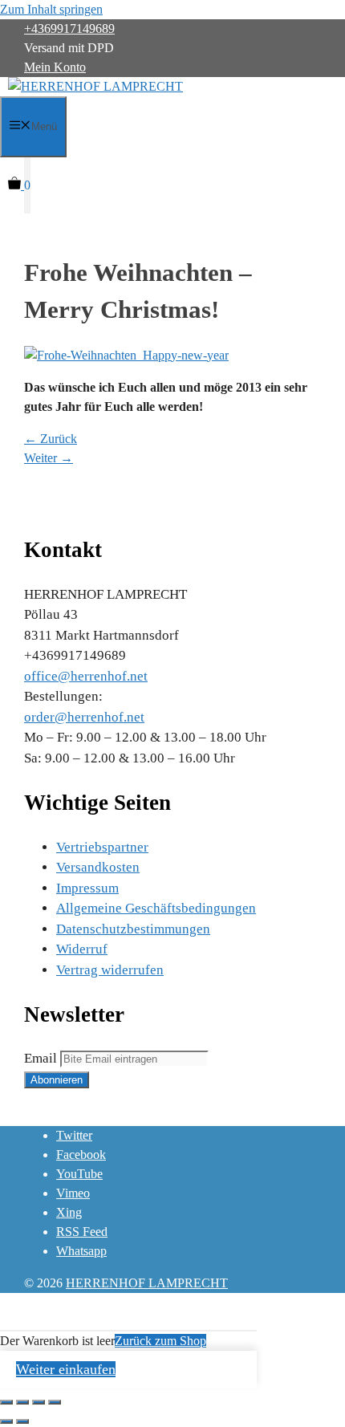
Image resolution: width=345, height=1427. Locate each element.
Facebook (81, 1154)
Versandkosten (98, 867)
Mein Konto (55, 67)
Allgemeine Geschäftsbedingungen (156, 908)
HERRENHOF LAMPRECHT (147, 1283)
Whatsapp (81, 1251)
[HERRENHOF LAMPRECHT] (95, 86)
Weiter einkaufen (66, 1369)
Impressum (87, 888)
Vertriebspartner (102, 847)
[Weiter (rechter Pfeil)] (22, 1421)
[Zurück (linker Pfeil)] (6, 1421)
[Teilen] (22, 1402)
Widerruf (82, 949)
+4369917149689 (69, 28)
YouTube (79, 1174)
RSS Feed (82, 1231)
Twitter (74, 1135)
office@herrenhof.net (86, 676)
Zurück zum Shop (160, 1341)
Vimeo (73, 1193)
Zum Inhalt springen (51, 9)
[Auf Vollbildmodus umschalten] (38, 1402)
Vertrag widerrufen (110, 970)
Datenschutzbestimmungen (133, 929)
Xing (69, 1212)
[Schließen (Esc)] (6, 1402)
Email (40, 1058)
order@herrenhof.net (84, 717)
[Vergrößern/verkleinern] (54, 1402)
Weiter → (48, 458)
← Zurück (50, 438)
